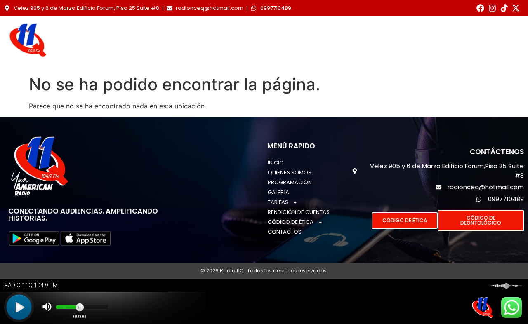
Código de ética (267, 53)
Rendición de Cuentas (442, 34)
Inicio (134, 34)
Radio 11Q (232, 270)
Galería (318, 34)
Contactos (346, 53)
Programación (259, 34)
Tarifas (362, 34)
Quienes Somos (187, 34)
